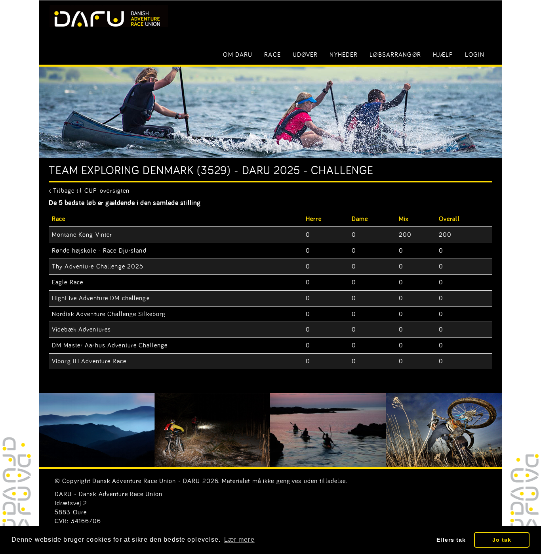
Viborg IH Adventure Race (89, 361)
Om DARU (237, 55)
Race (272, 55)
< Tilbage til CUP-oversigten (89, 191)
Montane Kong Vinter (82, 235)
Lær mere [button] (239, 539)
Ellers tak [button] (451, 540)
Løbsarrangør (395, 55)
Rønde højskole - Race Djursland (99, 250)
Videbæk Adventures (81, 329)
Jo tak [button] (502, 540)
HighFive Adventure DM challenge (101, 298)
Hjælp (443, 55)
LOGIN (474, 55)
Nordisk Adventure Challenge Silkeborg (109, 314)
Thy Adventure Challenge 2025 (97, 266)
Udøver (305, 55)
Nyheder (344, 55)
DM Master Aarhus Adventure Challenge (110, 345)
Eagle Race (67, 282)
